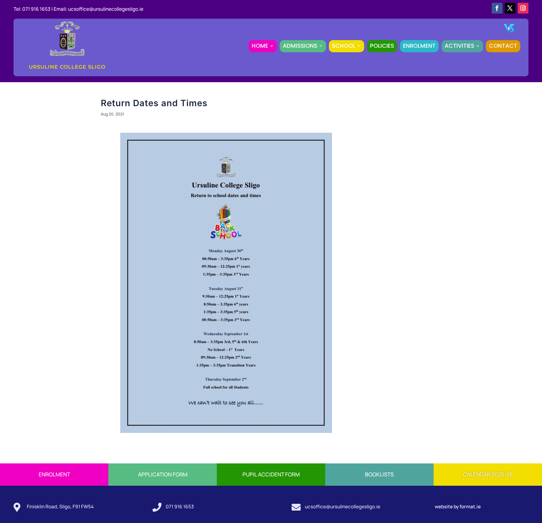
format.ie (470, 506)
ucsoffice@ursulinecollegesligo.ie (105, 9)
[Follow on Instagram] (523, 8)
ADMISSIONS (300, 46)
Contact (503, 46)
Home (260, 46)
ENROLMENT (419, 46)
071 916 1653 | (38, 9)
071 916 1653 (180, 506)
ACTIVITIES (459, 46)
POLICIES (382, 46)
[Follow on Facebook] (497, 8)
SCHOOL (343, 46)
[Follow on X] (510, 8)
